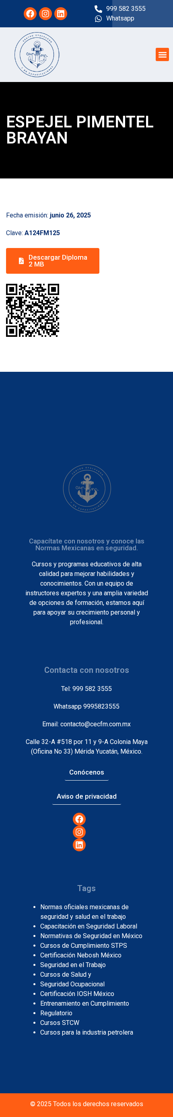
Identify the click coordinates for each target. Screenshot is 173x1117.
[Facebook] (30, 13)
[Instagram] (45, 13)
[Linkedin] (60, 13)
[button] (162, 54)
